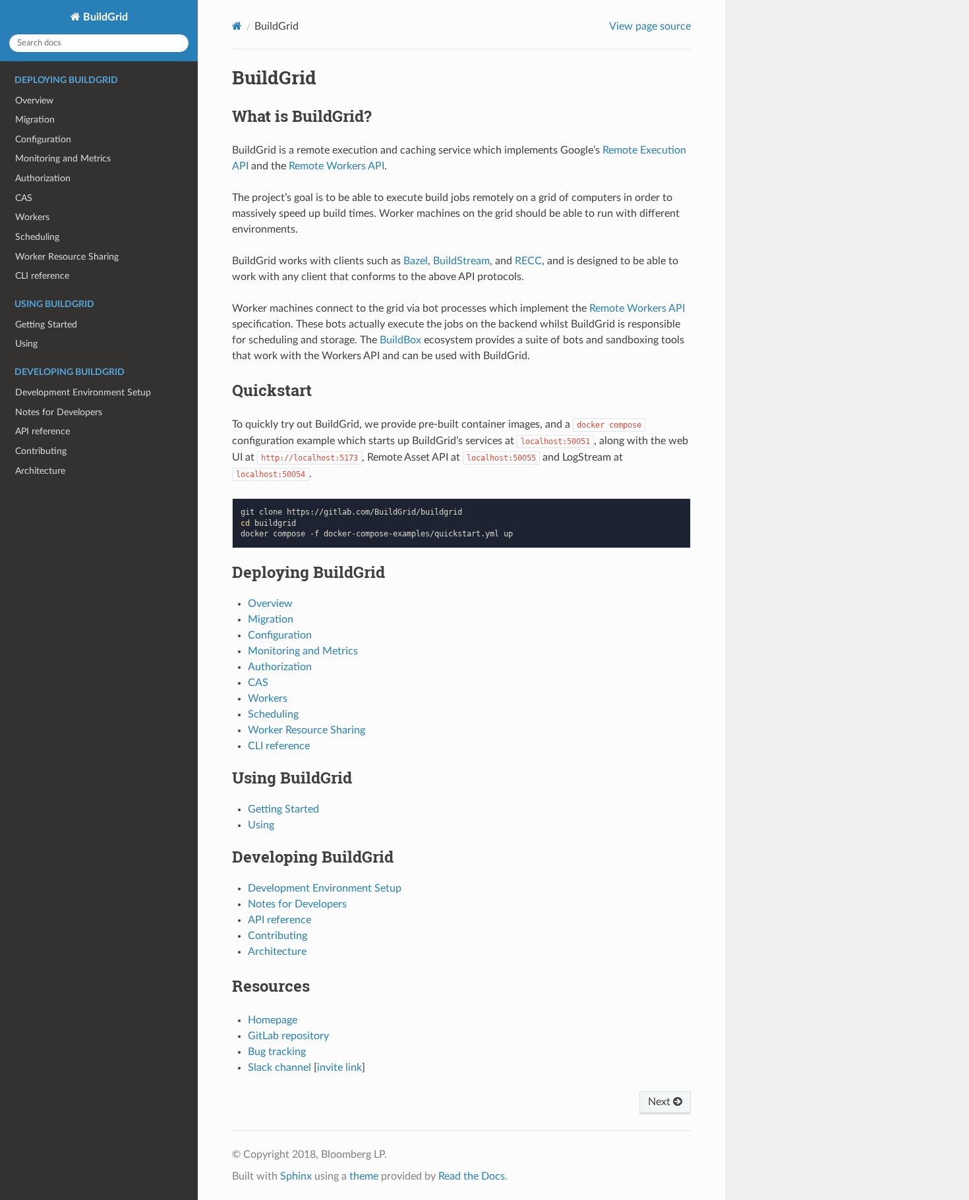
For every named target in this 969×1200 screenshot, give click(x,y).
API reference (42, 431)
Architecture (40, 471)
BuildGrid (104, 17)
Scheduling (37, 237)
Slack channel (279, 1067)
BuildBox (400, 340)
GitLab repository (288, 1036)
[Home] (237, 26)
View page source (650, 26)
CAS (23, 198)
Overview (34, 100)
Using (26, 344)
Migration (35, 120)
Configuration (43, 139)
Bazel (415, 261)
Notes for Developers (58, 412)
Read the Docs (471, 1176)
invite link (339, 1067)
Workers (32, 217)
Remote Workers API (336, 166)
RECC (528, 261)
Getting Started (46, 324)
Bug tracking (277, 1051)
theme (363, 1176)
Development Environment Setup (83, 392)
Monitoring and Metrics (63, 158)
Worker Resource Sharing (67, 257)
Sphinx (296, 1176)
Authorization (43, 178)
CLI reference (42, 276)
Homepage (272, 1020)
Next (660, 1102)
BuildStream (461, 261)
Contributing (41, 451)
